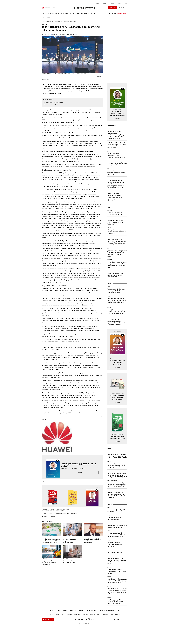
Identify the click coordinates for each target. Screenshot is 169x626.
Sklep (126, 3)
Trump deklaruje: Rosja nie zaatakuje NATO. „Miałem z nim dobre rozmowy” (116, 291)
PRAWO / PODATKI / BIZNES (117, 392)
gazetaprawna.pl (77, 614)
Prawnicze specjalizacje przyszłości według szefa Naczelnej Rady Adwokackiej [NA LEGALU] (116, 495)
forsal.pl (112, 3)
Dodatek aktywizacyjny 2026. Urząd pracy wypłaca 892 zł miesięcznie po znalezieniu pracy (117, 264)
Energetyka (48, 21)
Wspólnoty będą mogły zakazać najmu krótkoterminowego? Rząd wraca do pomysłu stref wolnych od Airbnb (116, 134)
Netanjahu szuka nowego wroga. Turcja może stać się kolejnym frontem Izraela (116, 311)
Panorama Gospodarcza (115, 614)
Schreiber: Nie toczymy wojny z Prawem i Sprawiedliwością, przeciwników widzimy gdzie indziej (117, 591)
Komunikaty (73, 610)
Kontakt (52, 610)
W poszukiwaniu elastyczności (52, 105)
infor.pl (119, 3)
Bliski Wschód (110, 307)
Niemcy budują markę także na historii (116, 511)
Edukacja (109, 210)
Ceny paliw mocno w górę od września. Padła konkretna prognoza (116, 172)
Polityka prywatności (91, 610)
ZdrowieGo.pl (85, 614)
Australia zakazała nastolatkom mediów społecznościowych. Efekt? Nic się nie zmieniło (116, 322)
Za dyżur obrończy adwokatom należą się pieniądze (114, 544)
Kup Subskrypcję (112, 7)
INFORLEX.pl (69, 614)
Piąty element (110, 452)
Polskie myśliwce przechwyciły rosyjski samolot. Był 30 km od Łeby (116, 155)
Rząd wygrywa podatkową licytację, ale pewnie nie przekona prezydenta (115, 601)
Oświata (109, 227)
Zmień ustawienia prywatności (106, 610)
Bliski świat (109, 471)
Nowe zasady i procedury (117, 434)
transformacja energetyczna (63, 513)
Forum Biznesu (105, 614)
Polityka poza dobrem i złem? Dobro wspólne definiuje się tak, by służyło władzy (117, 581)
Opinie (108, 507)
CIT (108, 248)
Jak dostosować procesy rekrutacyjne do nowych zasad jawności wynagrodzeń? (117, 361)
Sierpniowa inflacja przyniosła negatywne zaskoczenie (49, 562)
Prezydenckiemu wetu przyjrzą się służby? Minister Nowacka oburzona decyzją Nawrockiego (117, 242)
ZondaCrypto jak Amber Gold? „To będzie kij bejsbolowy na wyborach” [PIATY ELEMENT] (117, 456)
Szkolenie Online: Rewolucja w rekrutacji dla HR (117, 356)
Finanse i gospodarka (112, 178)
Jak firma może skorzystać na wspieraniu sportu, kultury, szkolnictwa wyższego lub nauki (117, 253)
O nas (58, 610)
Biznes (44, 21)
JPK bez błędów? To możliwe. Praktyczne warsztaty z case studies (117, 113)
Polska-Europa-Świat (112, 480)
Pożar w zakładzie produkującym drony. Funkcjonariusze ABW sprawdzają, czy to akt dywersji (114, 197)
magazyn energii (74, 513)
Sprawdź (80, 472)
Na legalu (109, 490)
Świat (108, 286)
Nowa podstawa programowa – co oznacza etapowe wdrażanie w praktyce (117, 231)
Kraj (108, 151)
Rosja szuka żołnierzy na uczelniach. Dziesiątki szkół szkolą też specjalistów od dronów (116, 301)
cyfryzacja (44, 513)
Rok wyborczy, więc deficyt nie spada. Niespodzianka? (117, 526)
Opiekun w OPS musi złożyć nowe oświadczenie (72, 562)
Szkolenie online (117, 109)
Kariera (81, 610)
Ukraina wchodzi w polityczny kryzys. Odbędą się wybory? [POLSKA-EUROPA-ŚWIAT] (117, 484)
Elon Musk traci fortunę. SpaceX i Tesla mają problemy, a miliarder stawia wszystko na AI (117, 561)
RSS (118, 610)
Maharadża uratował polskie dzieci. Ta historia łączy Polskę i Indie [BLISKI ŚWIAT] (117, 475)
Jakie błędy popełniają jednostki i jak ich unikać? (78, 465)
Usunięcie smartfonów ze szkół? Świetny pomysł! (115, 213)
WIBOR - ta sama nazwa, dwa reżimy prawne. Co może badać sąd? (116, 222)
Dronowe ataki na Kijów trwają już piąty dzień (117, 164)
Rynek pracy (110, 259)
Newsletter (92, 614)
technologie (51, 513)
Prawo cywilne (110, 218)
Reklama (65, 610)
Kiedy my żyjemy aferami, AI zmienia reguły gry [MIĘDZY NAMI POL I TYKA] (116, 465)
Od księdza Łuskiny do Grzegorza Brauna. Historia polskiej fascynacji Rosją (116, 535)
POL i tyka (109, 461)
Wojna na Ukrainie (111, 160)
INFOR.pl (62, 614)
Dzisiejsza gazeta (50, 8)
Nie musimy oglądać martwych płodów (114, 518)
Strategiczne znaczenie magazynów (53, 102)
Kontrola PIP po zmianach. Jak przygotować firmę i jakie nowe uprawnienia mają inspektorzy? (116, 145)
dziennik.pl (105, 3)
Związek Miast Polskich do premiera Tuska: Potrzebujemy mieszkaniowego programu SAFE (93, 541)
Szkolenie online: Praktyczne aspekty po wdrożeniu (73, 468)
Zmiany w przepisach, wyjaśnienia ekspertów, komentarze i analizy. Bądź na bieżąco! (117, 396)
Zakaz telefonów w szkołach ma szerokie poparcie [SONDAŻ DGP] (116, 275)
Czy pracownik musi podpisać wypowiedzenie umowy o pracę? (71, 541)
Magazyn (109, 567)
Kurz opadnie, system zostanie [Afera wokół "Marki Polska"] (116, 571)
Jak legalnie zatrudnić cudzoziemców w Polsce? (117, 437)
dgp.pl (97, 3)
